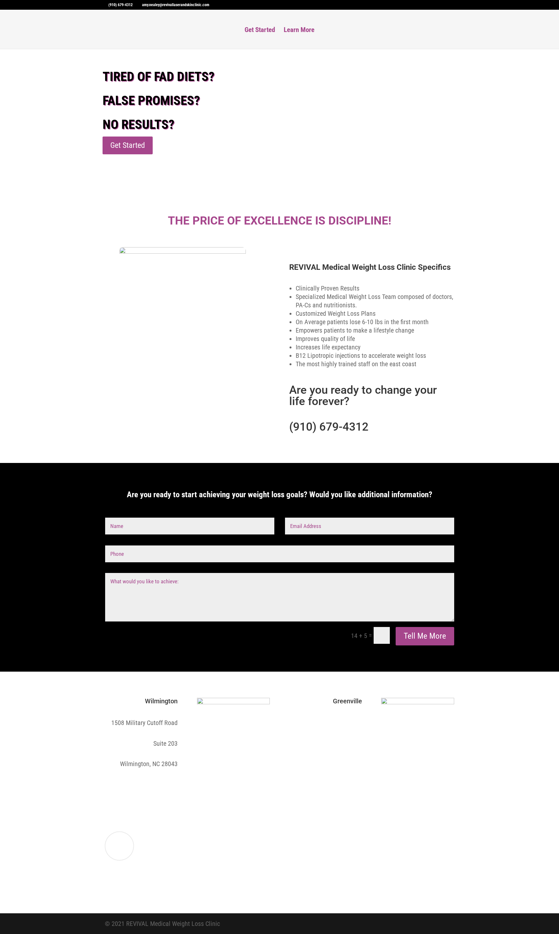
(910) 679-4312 (328, 427)
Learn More (299, 30)
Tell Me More (425, 636)
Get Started (260, 30)
